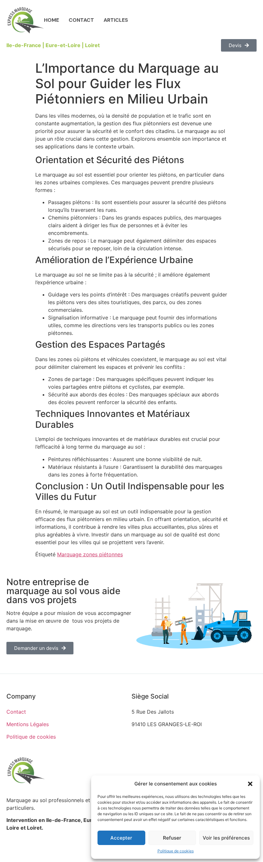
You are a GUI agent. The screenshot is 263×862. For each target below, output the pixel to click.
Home (51, 20)
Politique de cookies (175, 851)
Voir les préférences (226, 838)
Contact (81, 20)
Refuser (172, 838)
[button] (250, 784)
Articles (116, 20)
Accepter (121, 838)
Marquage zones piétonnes (90, 554)
